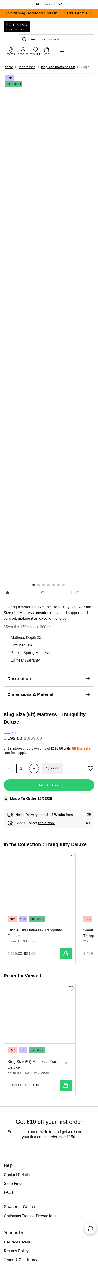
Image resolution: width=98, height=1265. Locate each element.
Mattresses (27, 67)
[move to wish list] (91, 768)
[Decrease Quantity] (8, 768)
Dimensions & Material (30, 694)
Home (9, 67)
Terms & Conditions (20, 1260)
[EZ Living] (17, 26)
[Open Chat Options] (90, 1228)
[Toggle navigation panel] (62, 51)
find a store (46, 823)
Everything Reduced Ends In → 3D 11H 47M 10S (49, 13)
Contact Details (17, 1175)
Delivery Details (17, 1242)
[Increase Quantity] (34, 768)
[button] (33, 585)
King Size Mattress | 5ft (58, 67)
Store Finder (14, 1184)
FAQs (8, 1192)
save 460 (10, 733)
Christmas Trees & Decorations (30, 1216)
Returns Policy (16, 1251)
